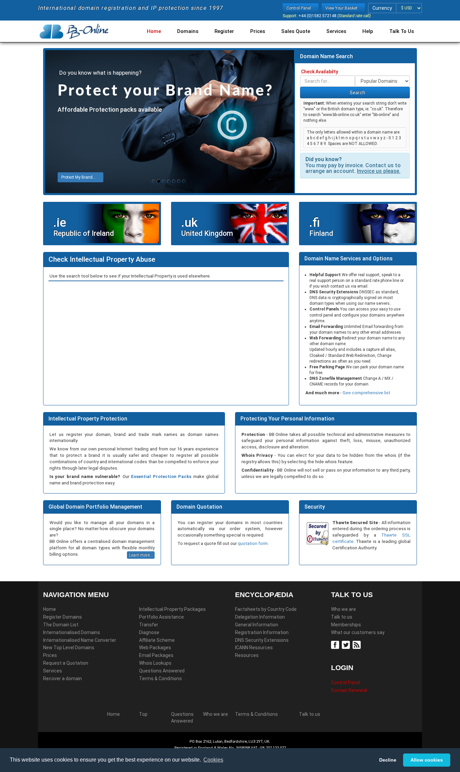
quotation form (253, 543)
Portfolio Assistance (161, 617)
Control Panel (345, 682)
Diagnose (149, 632)
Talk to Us (401, 31)
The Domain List (60, 624)
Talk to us (341, 617)
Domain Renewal (349, 690)
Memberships (346, 624)
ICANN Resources (254, 647)
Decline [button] (387, 760)
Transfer (148, 624)
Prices (257, 31)
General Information (256, 624)
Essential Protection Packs (161, 476)
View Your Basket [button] (341, 8)
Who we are (343, 609)
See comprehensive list (366, 392)
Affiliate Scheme (157, 640)
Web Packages (155, 647)
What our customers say (358, 632)
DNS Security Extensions (262, 640)
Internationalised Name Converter (79, 640)
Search (357, 92)
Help (367, 31)
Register (224, 31)
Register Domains (62, 617)
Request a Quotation (65, 663)
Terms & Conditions (160, 678)
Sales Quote (295, 31)
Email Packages (156, 655)
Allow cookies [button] (426, 760)
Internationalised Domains (71, 632)
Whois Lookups (155, 663)
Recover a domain (62, 678)
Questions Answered (162, 670)
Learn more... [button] (141, 555)
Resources (247, 655)
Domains (187, 31)
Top (143, 714)
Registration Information (262, 632)
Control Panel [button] (299, 8)
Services (336, 31)
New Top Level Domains (68, 647)
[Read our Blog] (357, 644)
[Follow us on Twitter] (347, 644)
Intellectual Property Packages (172, 609)
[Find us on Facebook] (336, 644)
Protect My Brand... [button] (79, 177)
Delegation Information (260, 617)
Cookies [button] (213, 760)
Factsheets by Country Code (266, 609)
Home (154, 31)
